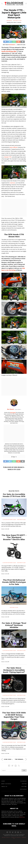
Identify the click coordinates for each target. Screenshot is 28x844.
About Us (4, 786)
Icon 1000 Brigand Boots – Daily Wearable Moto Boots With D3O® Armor (8, 759)
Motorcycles (17, 20)
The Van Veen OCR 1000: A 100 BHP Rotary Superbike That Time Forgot (14, 716)
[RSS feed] (2, 3)
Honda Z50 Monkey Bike (8, 51)
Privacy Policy (6, 837)
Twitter (24, 783)
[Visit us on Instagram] (16, 765)
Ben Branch (12, 44)
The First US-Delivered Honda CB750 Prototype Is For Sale (14, 582)
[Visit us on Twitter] (12, 832)
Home (3, 781)
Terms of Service (16, 837)
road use (12, 183)
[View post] (14, 508)
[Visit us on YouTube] (10, 832)
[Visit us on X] (12, 765)
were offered (13, 147)
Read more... (22, 817)
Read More (4, 529)
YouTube (24, 786)
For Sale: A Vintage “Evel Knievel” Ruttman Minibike (14, 625)
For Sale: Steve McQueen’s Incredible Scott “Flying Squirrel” (14, 670)
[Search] (24, 770)
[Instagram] (12, 457)
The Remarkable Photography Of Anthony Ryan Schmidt (21, 759)
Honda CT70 (7, 157)
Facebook (23, 781)
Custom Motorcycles (9, 519)
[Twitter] (16, 457)
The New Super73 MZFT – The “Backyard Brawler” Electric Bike (14, 537)
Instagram (23, 789)
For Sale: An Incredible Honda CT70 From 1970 (14, 495)
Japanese (9, 20)
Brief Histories (6, 783)
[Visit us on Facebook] (9, 765)
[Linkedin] (14, 457)
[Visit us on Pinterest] (15, 832)
